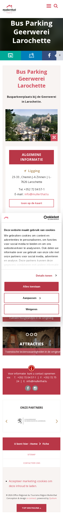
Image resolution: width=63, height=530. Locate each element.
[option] (31, 125)
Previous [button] (6, 424)
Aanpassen (29, 297)
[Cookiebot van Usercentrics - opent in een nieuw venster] (44, 218)
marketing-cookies (35, 481)
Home (34, 443)
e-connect (31, 498)
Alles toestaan (31, 286)
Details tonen (44, 275)
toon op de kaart (31, 203)
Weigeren (31, 309)
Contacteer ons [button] (31, 463)
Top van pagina (31, 508)
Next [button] (57, 424)
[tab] (31, 454)
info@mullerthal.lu (36, 194)
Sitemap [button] (31, 454)
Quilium (53, 498)
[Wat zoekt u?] (55, 5)
